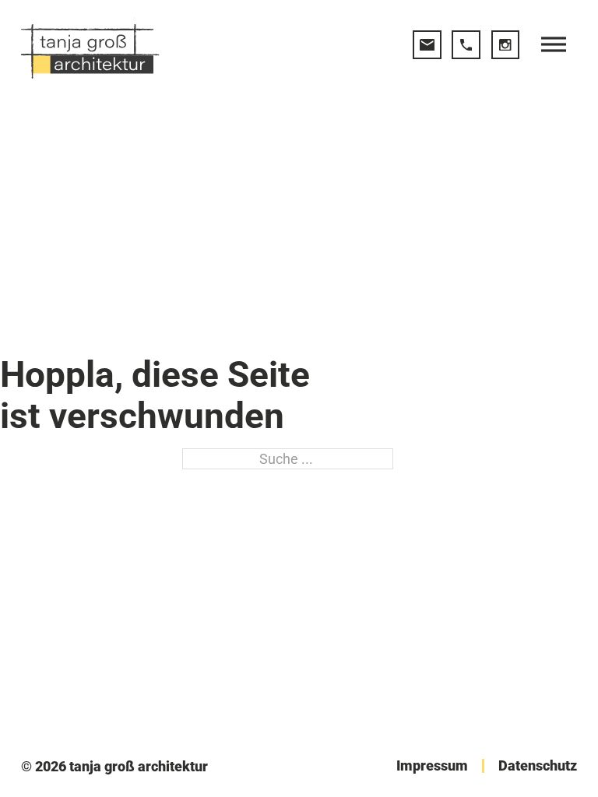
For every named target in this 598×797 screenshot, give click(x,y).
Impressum (432, 766)
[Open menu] (553, 44)
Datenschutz (537, 766)
